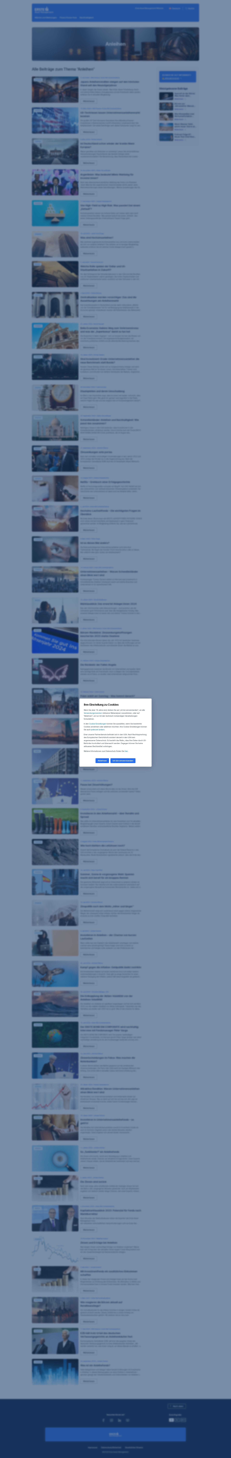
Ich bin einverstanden (123, 760)
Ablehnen (102, 760)
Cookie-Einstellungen (97, 724)
